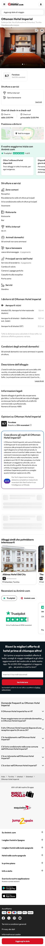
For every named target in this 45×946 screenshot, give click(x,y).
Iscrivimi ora (22, 682)
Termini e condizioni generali (14, 924)
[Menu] (4, 4)
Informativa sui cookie (11, 934)
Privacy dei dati (8, 929)
